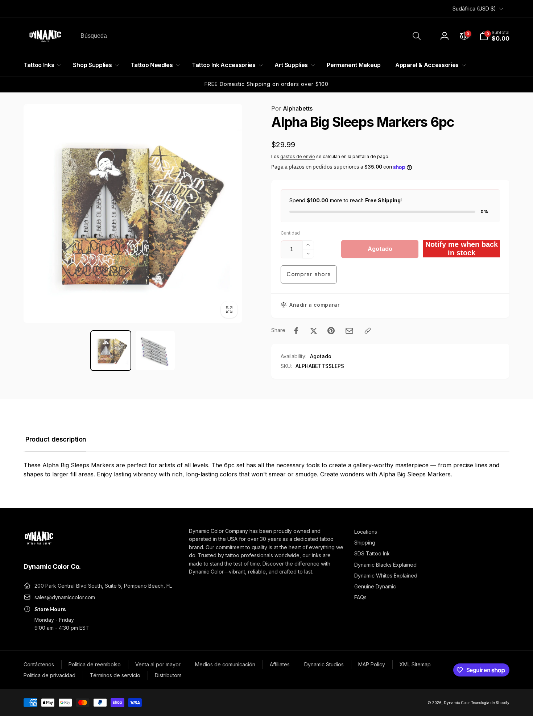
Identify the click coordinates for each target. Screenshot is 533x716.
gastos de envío (297, 156)
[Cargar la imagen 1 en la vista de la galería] (111, 351)
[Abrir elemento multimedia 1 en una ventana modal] (133, 213)
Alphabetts (292, 108)
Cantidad (290, 233)
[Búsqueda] (416, 36)
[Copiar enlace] (367, 330)
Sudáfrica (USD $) (474, 8)
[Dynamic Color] (39, 546)
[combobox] (250, 36)
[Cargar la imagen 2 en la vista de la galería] (155, 351)
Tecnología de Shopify (490, 702)
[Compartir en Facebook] (296, 330)
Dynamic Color (457, 702)
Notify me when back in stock (461, 248)
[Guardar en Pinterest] (331, 330)
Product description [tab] (55, 439)
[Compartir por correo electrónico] (349, 330)
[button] (494, 35)
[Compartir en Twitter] (313, 330)
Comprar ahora (308, 274)
